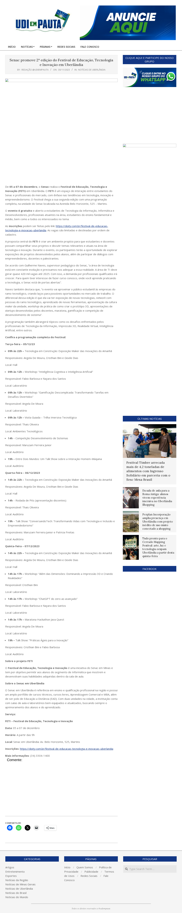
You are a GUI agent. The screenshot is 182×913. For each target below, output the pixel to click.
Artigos (9, 867)
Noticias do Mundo (16, 897)
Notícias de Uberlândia (91, 69)
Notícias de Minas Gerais (20, 884)
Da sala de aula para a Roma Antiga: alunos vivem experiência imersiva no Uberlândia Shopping (157, 497)
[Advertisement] (61, 160)
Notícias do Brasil (15, 893)
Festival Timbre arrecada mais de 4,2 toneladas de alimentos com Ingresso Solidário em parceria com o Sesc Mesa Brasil (148, 471)
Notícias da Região (16, 880)
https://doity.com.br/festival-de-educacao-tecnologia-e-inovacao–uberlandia (66, 748)
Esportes (11, 876)
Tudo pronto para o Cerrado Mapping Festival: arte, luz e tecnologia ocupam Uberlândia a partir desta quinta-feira (158, 547)
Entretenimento (15, 871)
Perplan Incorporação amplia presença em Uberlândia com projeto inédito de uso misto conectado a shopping (157, 521)
